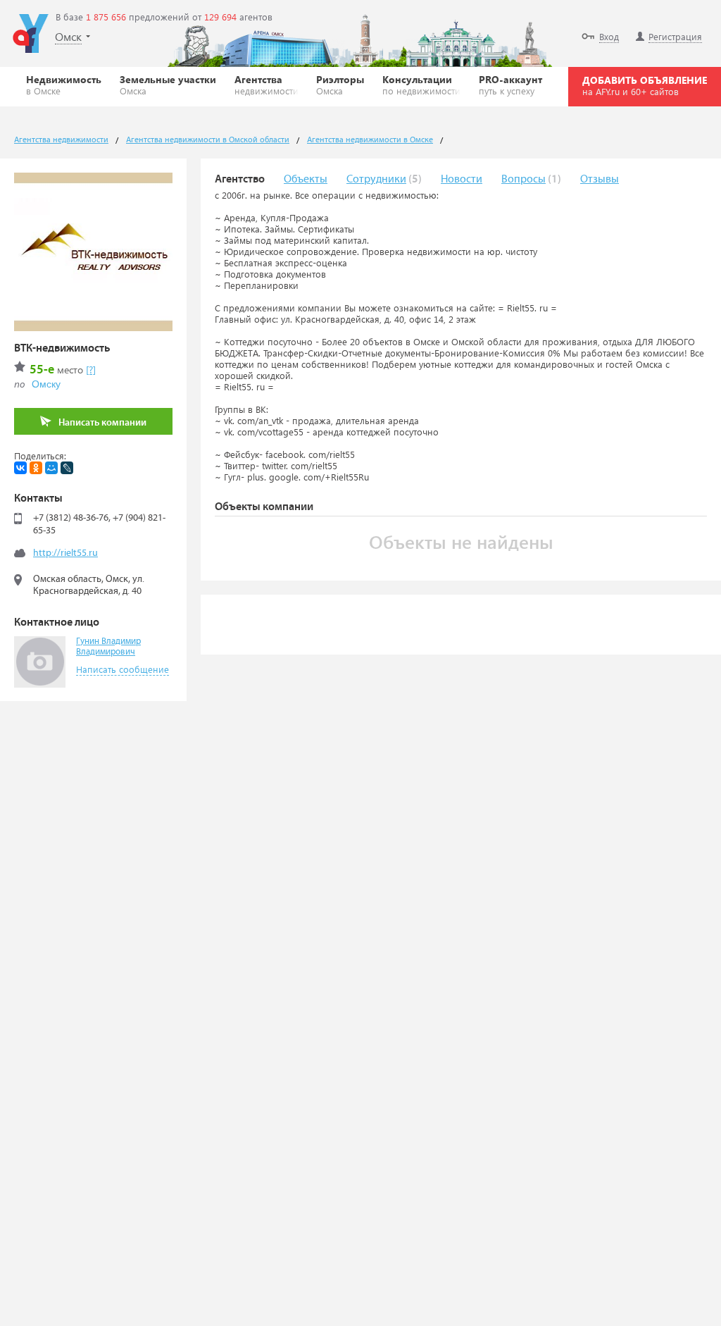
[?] (91, 369)
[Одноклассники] (36, 467)
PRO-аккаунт (510, 85)
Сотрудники (376, 179)
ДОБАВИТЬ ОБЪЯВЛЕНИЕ (644, 85)
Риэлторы (340, 85)
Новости (461, 179)
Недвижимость (63, 85)
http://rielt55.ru (65, 553)
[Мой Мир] (51, 467)
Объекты (305, 179)
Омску (46, 384)
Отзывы (599, 179)
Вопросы (523, 179)
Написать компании (102, 422)
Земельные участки (168, 85)
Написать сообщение (122, 669)
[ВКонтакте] (20, 467)
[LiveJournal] (67, 467)
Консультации (421, 85)
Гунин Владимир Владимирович (108, 647)
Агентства (266, 85)
